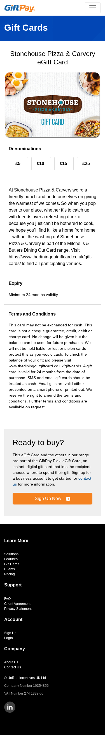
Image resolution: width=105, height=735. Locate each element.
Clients (9, 569)
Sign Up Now (48, 498)
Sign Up (10, 633)
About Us (11, 662)
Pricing (9, 574)
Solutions (11, 554)
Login (8, 638)
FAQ (7, 599)
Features (11, 559)
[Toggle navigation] (93, 7)
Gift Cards (11, 564)
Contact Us (12, 667)
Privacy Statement (18, 609)
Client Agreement (17, 604)
